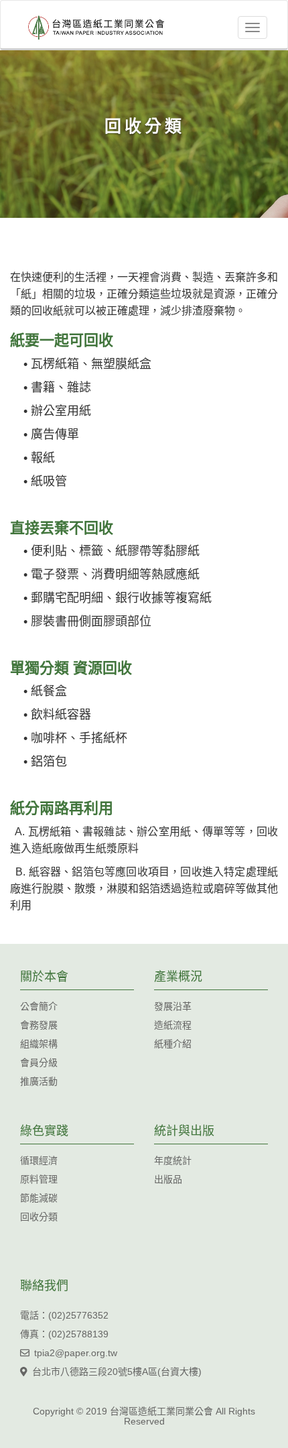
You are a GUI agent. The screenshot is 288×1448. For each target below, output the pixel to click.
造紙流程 (173, 1025)
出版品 (168, 1179)
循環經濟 (39, 1160)
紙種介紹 (173, 1043)
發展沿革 (173, 1006)
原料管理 (39, 1179)
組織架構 (39, 1043)
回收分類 (39, 1216)
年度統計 (173, 1160)
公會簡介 (39, 1006)
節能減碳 (39, 1198)
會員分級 (39, 1062)
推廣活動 (39, 1081)
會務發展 (39, 1025)
